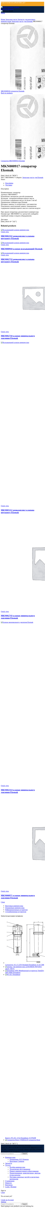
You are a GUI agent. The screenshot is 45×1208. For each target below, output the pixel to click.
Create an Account (7, 1200)
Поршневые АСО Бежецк (19, 1159)
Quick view (5, 232)
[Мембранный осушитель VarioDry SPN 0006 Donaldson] (12, 971)
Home (3, 19)
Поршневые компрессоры (14, 908)
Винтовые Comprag (17, 1161)
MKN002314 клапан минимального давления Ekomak (18, 791)
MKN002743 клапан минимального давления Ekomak (18, 617)
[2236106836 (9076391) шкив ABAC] (15, 967)
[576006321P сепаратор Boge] (12, 1140)
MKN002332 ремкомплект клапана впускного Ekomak (17, 237)
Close (3, 902)
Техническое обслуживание (20, 1169)
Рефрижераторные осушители (16, 910)
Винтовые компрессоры (14, 906)
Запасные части (12, 19)
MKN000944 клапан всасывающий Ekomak (21, 249)
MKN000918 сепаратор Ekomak (12, 91)
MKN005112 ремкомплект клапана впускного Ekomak (17, 511)
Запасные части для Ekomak (22, 21)
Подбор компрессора (17, 1167)
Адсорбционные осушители (15, 912)
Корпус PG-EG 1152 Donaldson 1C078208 (20, 1138)
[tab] (24, 183)
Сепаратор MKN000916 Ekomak (13, 161)
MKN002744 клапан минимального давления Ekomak (18, 337)
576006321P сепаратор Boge (29, 1140)
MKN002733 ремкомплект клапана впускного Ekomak (17, 260)
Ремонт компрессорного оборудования (24, 1171)
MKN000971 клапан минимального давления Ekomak (18, 896)
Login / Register (10, 1187)
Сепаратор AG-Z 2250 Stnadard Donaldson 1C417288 (24, 965)
